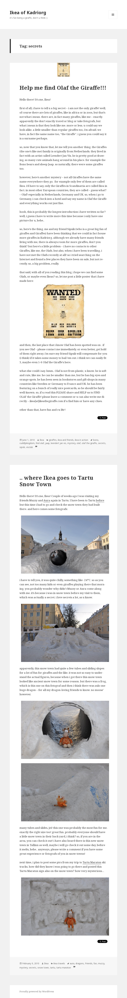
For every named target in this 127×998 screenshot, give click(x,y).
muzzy (101, 963)
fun (95, 963)
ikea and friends (66, 439)
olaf (79, 443)
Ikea (42, 439)
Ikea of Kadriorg (28, 12)
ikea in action (81, 439)
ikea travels (59, 963)
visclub (29, 447)
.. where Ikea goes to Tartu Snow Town (56, 481)
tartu (52, 967)
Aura (47, 500)
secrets (101, 443)
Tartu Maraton (92, 862)
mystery (71, 443)
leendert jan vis (58, 443)
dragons (80, 963)
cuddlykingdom (27, 443)
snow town (43, 967)
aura (72, 963)
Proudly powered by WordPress (37, 991)
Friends (88, 963)
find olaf (40, 443)
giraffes (53, 439)
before (100, 500)
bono (95, 439)
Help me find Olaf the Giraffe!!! (63, 87)
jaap (47, 443)
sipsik (22, 447)
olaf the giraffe (89, 443)
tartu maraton (63, 967)
